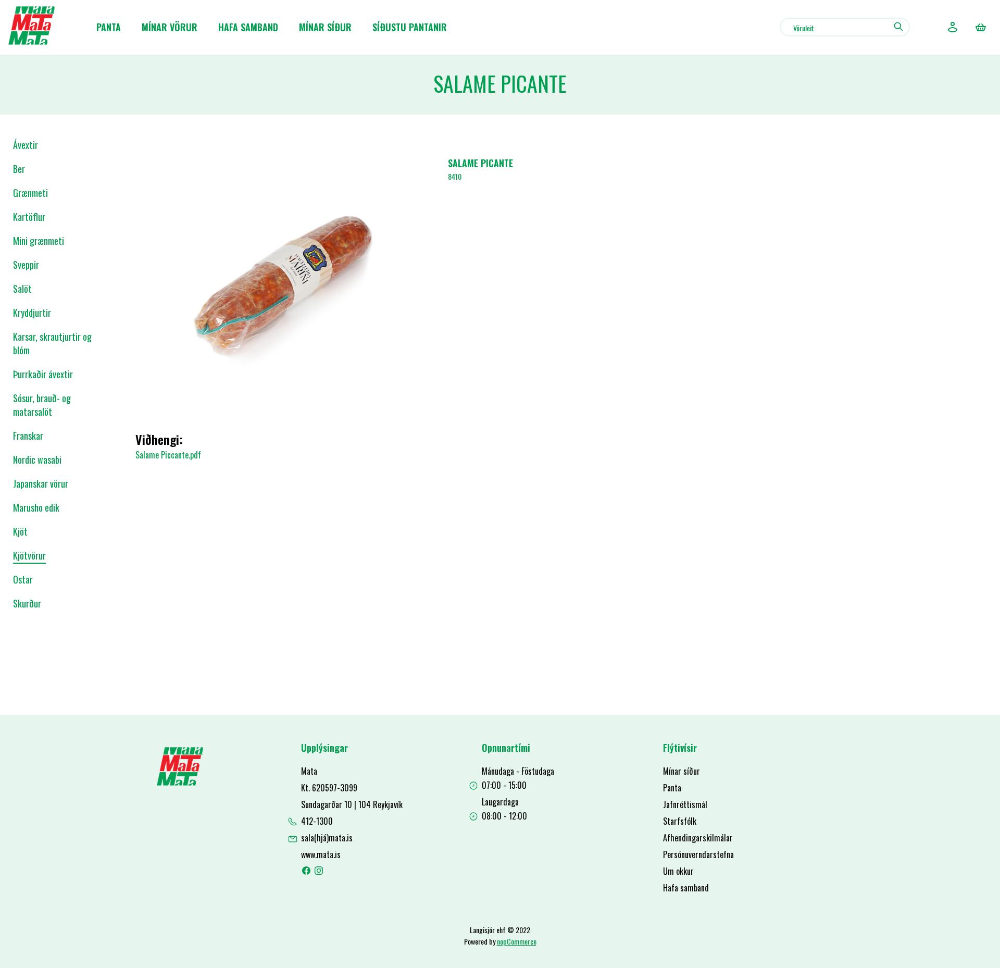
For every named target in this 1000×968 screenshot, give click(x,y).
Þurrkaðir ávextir (43, 374)
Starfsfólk (679, 821)
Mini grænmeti (38, 240)
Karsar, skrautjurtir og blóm (52, 343)
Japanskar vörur (40, 483)
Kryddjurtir (32, 312)
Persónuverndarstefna (698, 854)
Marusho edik (36, 507)
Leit (898, 26)
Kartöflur (29, 217)
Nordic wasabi (37, 459)
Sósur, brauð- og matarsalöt (42, 404)
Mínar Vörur (169, 27)
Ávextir (25, 145)
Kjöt (20, 531)
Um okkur (678, 871)
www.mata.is (321, 854)
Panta (108, 27)
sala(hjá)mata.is (327, 838)
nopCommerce (516, 941)
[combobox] (845, 27)
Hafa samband (248, 27)
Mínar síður (325, 27)
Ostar (23, 579)
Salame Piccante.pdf (168, 455)
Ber (19, 169)
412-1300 (317, 821)
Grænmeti (30, 193)
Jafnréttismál (685, 804)
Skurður (27, 603)
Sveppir (26, 264)
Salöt (22, 288)
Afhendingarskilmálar (698, 838)
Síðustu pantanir (409, 27)
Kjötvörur (29, 555)
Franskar (28, 435)
